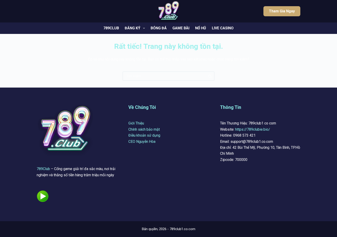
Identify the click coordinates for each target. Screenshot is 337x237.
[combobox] (164, 76)
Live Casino (223, 28)
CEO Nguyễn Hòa (141, 141)
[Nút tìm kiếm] (209, 76)
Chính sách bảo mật (144, 129)
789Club (43, 169)
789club (111, 28)
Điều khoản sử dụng (144, 135)
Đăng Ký (132, 28)
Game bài (180, 28)
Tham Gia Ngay (282, 11)
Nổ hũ (200, 28)
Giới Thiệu (136, 123)
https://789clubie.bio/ (252, 129)
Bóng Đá (159, 28)
